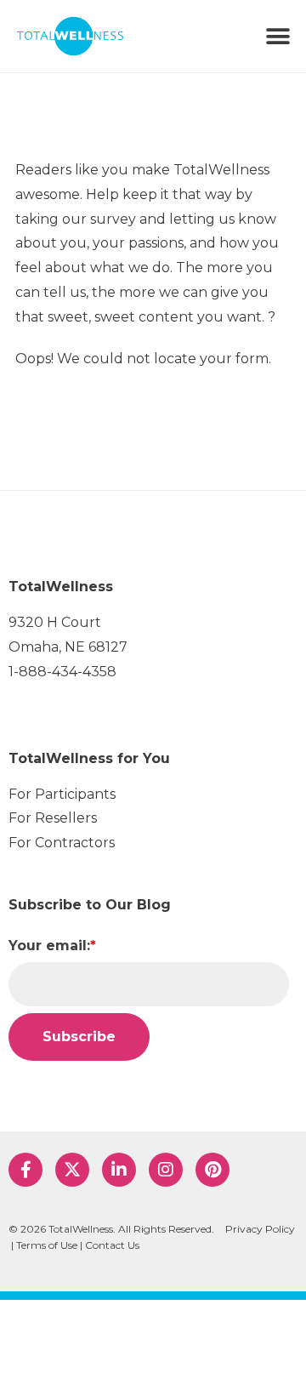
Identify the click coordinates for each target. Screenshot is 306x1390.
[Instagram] (166, 1170)
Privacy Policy (260, 1228)
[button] (278, 36)
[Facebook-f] (25, 1170)
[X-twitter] (72, 1170)
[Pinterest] (213, 1170)
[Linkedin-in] (119, 1170)
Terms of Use (46, 1245)
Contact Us (112, 1245)
